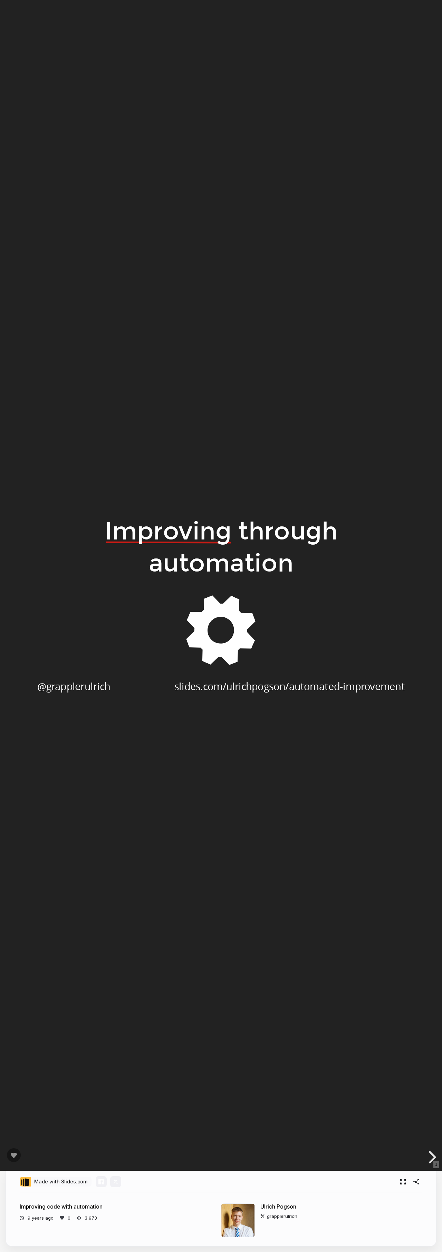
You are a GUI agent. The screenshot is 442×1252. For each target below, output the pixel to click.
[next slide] (431, 1157)
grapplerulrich (282, 1216)
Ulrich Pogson (278, 1206)
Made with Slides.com (60, 1181)
